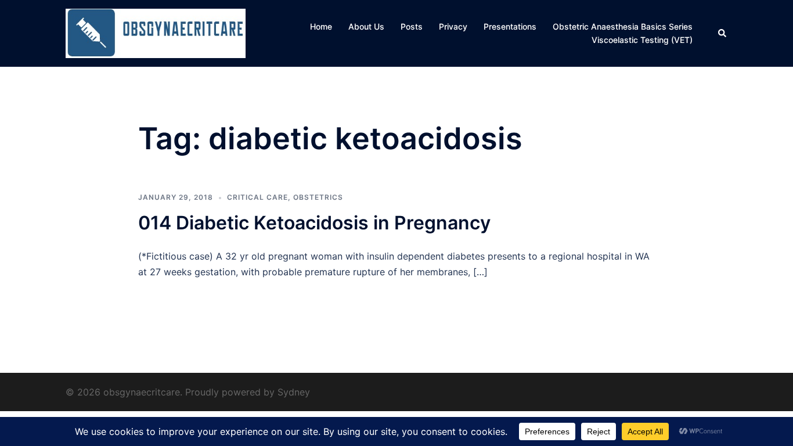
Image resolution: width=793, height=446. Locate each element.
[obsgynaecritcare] (156, 32)
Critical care (257, 197)
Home (321, 26)
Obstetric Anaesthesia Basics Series (623, 26)
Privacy (453, 26)
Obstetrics (318, 197)
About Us (366, 26)
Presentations (510, 26)
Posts (412, 26)
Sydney (293, 392)
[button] (722, 33)
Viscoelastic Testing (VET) (642, 40)
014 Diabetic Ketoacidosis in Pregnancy (314, 222)
